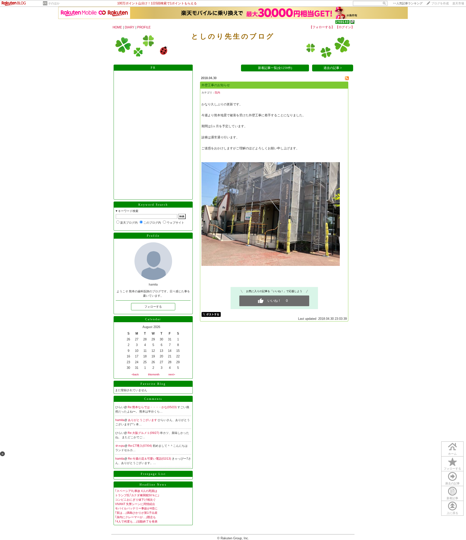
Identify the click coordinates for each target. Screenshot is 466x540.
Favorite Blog (153, 384)
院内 (217, 92)
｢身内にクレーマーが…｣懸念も (135, 517)
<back (135, 374)
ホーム (452, 454)
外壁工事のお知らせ (215, 85)
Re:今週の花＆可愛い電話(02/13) (150, 458)
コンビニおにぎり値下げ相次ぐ (135, 499)
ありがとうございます (143, 420)
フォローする (153, 306)
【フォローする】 (321, 27)
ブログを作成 (440, 3)
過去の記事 (452, 483)
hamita (119, 420)
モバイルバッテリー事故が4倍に (136, 508)
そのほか (54, 3)
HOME (117, 27)
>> (408, 3)
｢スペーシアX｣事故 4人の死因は (136, 491)
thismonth (153, 374)
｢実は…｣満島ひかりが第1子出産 (136, 513)
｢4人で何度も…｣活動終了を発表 (136, 521)
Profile (153, 235)
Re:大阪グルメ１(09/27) (144, 433)
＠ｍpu (120, 445)
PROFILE (144, 27)
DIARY (129, 27)
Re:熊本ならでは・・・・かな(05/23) (152, 407)
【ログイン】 (344, 27)
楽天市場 (458, 3)
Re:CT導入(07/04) (140, 445)
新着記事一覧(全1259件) (275, 68)
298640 (342, 22)
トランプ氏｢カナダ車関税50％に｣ (137, 495)
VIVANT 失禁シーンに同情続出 (135, 504)
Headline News (153, 484)
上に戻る (452, 513)
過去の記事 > (333, 68)
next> (171, 374)
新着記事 (452, 498)
